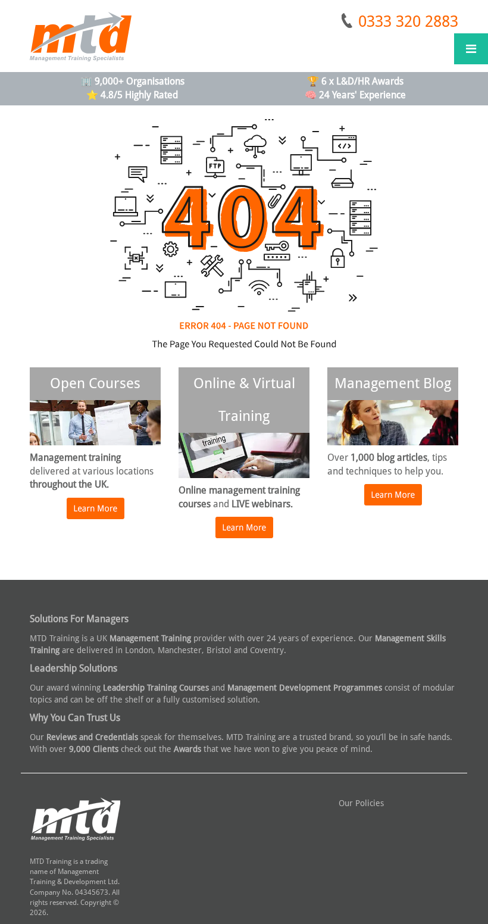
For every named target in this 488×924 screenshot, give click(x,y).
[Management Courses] (95, 514)
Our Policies (361, 803)
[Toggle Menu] (471, 48)
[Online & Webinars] (244, 533)
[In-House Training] (393, 500)
